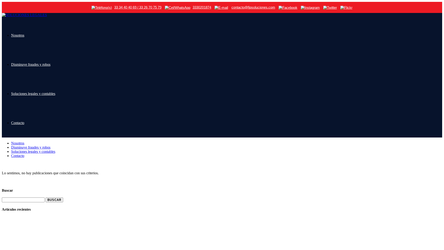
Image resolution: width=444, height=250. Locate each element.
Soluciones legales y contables (33, 94)
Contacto (17, 123)
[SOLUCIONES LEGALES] (24, 15)
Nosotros (17, 35)
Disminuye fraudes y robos (30, 64)
